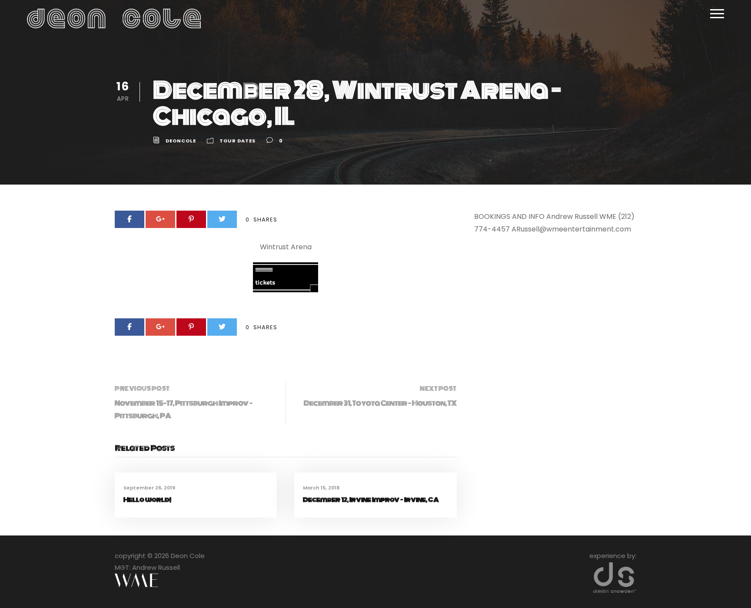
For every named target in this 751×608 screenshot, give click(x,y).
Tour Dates (237, 140)
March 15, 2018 (321, 487)
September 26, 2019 (149, 487)
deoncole (181, 140)
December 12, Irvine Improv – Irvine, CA (371, 500)
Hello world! (147, 500)
